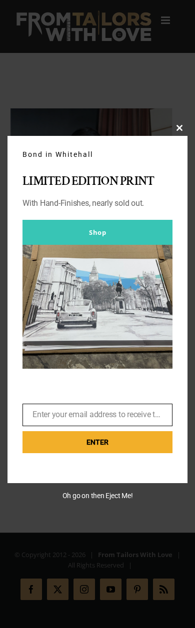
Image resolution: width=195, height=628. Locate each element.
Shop (97, 232)
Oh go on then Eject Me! (97, 496)
